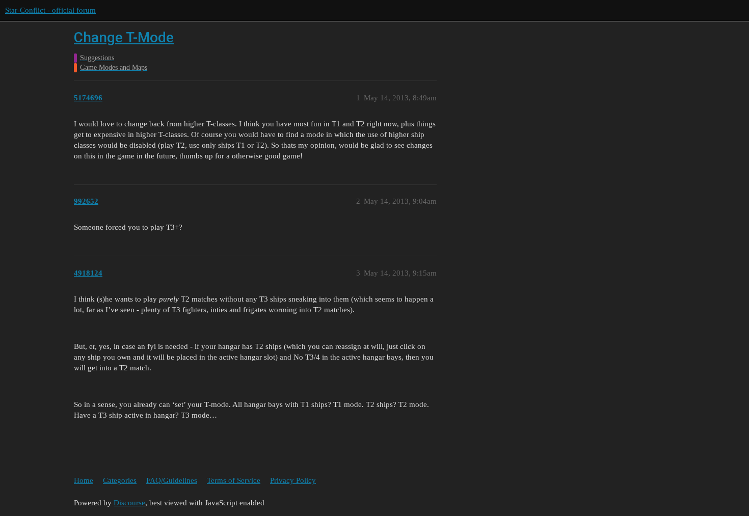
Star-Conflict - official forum (50, 10)
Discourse (129, 503)
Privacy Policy (293, 480)
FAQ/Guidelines (171, 480)
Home (83, 480)
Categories (120, 480)
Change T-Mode (124, 37)
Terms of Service (233, 480)
